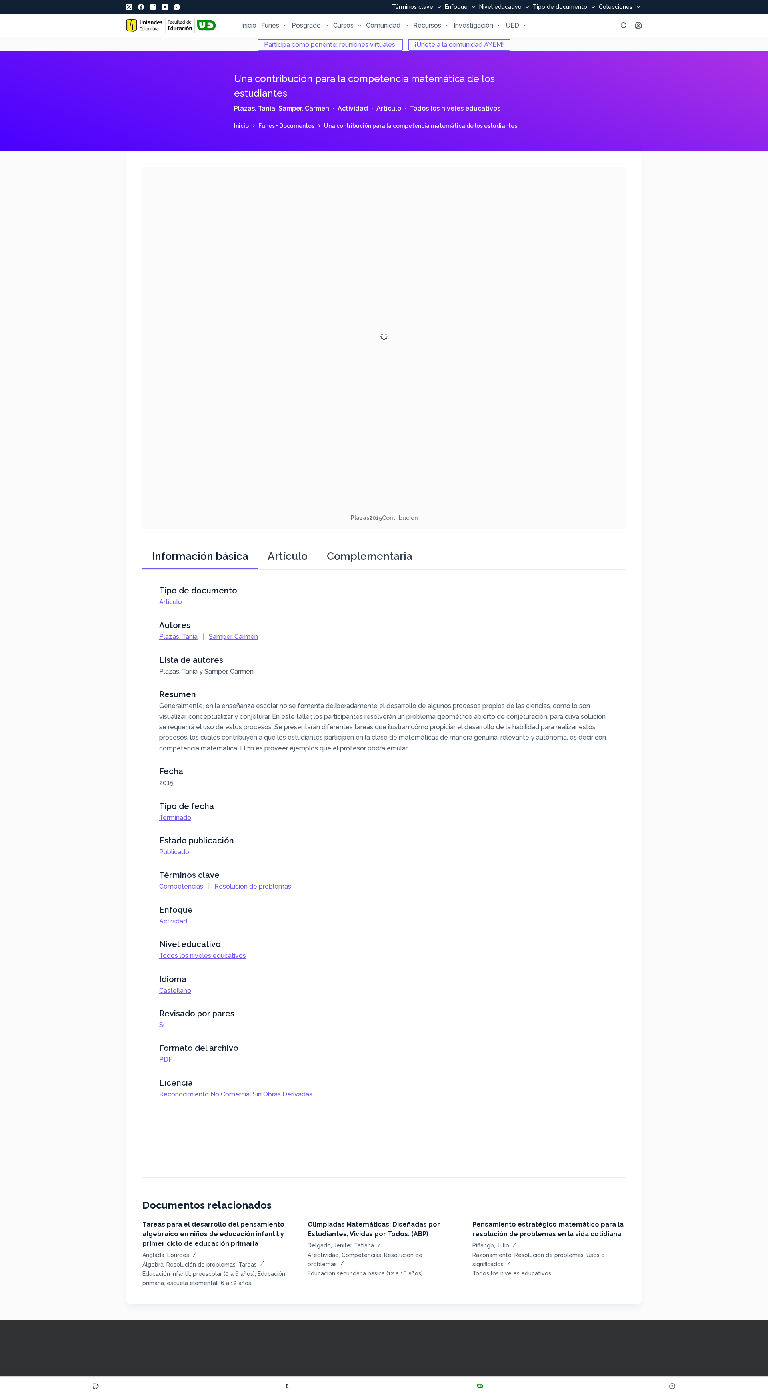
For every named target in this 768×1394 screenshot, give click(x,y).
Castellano (175, 990)
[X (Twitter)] (129, 7)
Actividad (353, 108)
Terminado (175, 817)
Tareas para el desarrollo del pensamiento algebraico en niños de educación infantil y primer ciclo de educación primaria (213, 1234)
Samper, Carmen (303, 108)
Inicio (248, 25)
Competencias (181, 886)
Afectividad (323, 1255)
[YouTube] (165, 7)
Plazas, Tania (254, 108)
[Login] (638, 25)
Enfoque (456, 7)
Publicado (174, 852)
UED (512, 25)
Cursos (343, 25)
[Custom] (96, 1386)
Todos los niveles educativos (455, 108)
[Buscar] (624, 25)
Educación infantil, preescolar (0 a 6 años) (198, 1274)
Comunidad (383, 25)
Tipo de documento (560, 7)
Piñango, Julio (490, 1245)
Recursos (427, 25)
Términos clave (412, 7)
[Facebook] (141, 7)
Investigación (473, 25)
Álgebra (153, 1264)
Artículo (388, 108)
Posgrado (306, 25)
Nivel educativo (500, 7)
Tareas (247, 1264)
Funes (270, 25)
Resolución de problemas (252, 886)
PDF (165, 1059)
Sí (161, 1025)
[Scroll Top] (672, 1386)
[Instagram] (153, 7)
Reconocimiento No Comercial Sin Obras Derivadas (235, 1094)
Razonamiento (492, 1255)
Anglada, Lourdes (165, 1255)
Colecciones (615, 7)
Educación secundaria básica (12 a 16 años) (365, 1273)
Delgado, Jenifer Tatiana (341, 1245)
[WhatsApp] (177, 7)
